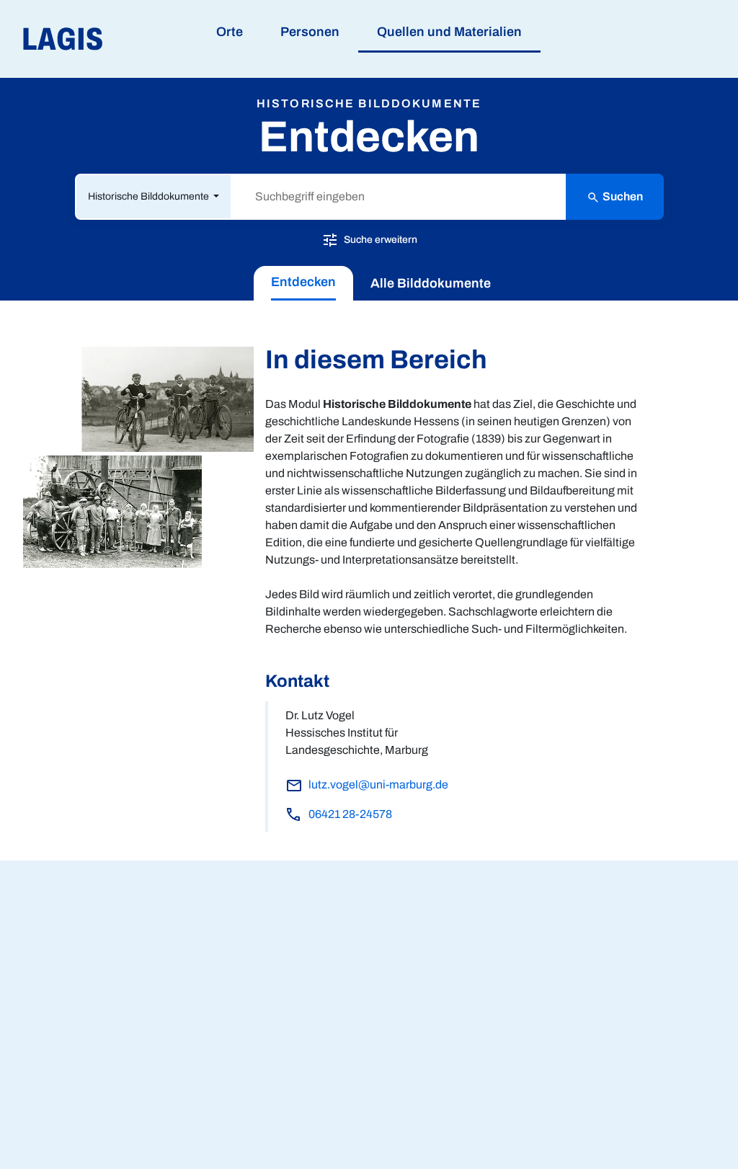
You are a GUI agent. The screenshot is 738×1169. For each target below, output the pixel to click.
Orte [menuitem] (229, 32)
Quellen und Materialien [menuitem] (449, 32)
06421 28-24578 (350, 814)
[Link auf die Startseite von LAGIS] (143, 39)
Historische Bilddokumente (149, 196)
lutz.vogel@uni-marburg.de (378, 784)
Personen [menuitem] (309, 32)
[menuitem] (303, 283)
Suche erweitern (379, 239)
